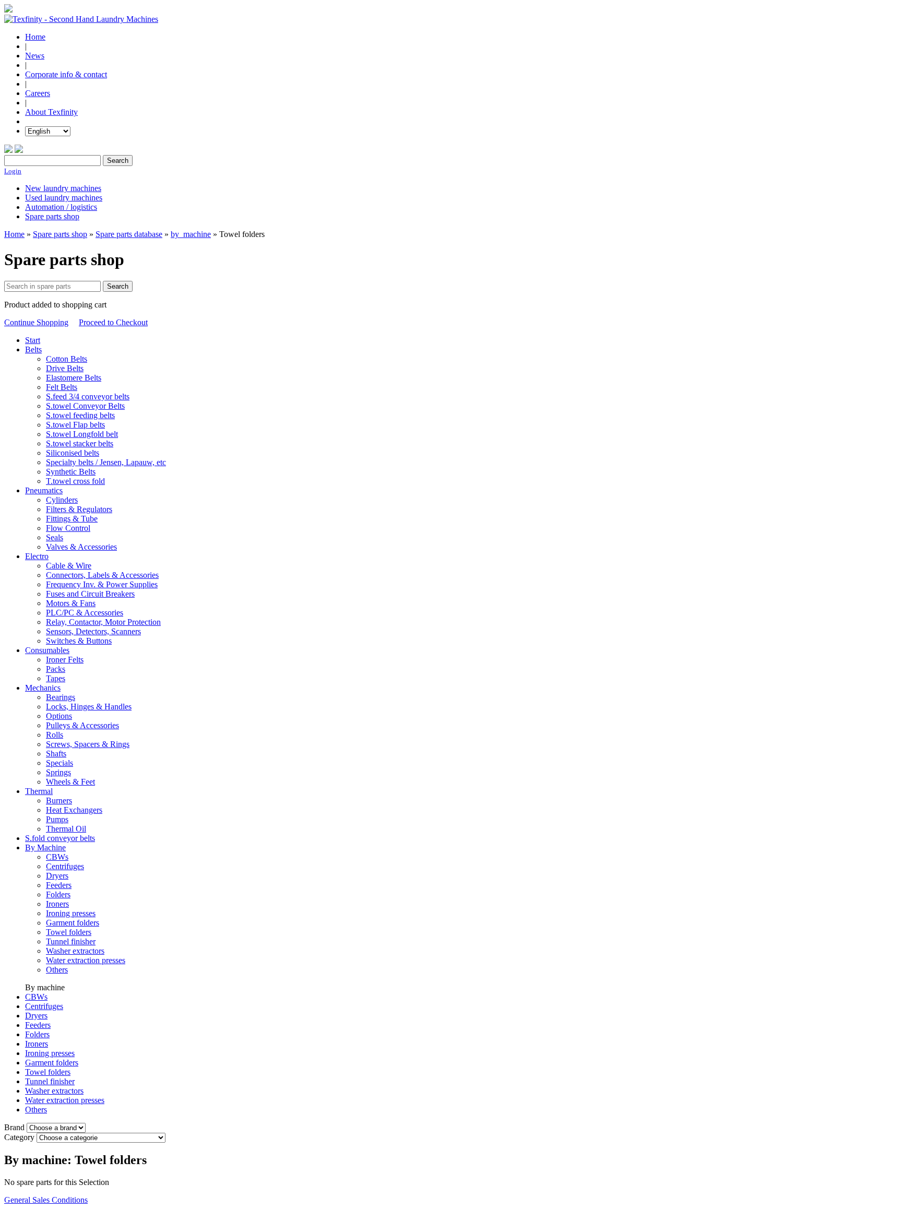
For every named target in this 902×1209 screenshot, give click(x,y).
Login (12, 171)
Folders (58, 894)
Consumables (47, 650)
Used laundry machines (63, 197)
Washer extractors (75, 950)
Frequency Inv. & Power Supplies (102, 584)
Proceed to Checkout (113, 322)
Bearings (60, 697)
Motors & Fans (71, 603)
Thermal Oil (66, 828)
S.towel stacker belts (79, 443)
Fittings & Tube (72, 518)
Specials (59, 762)
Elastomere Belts (73, 377)
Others (57, 969)
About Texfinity (51, 112)
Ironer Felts (65, 659)
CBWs (57, 856)
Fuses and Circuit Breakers (90, 593)
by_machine (191, 234)
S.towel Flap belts (75, 424)
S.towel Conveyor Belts (85, 405)
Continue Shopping (36, 322)
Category (19, 1137)
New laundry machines (63, 188)
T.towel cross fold (75, 481)
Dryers (57, 875)
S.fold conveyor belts (60, 838)
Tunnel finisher (71, 941)
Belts (33, 349)
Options (59, 716)
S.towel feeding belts (80, 415)
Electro (37, 556)
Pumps (57, 819)
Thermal (39, 791)
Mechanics (43, 687)
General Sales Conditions (46, 1199)
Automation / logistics (61, 207)
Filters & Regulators (79, 509)
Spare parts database (129, 234)
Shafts (56, 753)
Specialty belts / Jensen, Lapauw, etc (106, 462)
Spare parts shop (52, 216)
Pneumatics (44, 490)
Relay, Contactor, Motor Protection (103, 622)
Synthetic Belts (71, 471)
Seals (54, 537)
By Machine (45, 847)
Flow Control (68, 528)
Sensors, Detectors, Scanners (93, 631)
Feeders (59, 885)
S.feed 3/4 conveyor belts (87, 396)
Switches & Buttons (79, 640)
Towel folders (68, 932)
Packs (55, 669)
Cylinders (62, 499)
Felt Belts (61, 387)
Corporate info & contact (66, 74)
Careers (37, 93)
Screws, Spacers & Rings (87, 744)
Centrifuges (65, 866)
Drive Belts (65, 368)
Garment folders (72, 922)
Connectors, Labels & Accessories (102, 575)
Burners (59, 800)
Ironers (57, 903)
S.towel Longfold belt (82, 434)
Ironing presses (71, 913)
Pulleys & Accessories (82, 725)
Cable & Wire (68, 565)
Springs (58, 772)
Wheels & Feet (70, 781)
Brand (14, 1127)
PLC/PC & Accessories (84, 612)
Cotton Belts (66, 358)
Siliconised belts (72, 452)
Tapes (55, 678)
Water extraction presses (85, 960)
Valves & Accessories (81, 546)
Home (35, 36)
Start (32, 340)
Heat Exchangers (74, 809)
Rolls (54, 734)
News (34, 55)
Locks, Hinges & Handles (89, 706)
